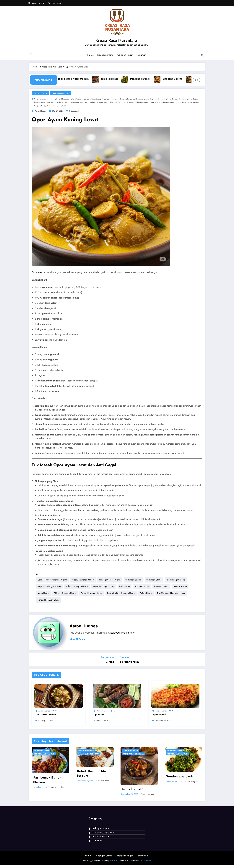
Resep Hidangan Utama (138, 102)
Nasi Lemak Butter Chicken (47, 779)
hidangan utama (105, 55)
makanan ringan (125, 55)
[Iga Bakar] (117, 695)
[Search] (202, 55)
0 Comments (74, 111)
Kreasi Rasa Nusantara (116, 40)
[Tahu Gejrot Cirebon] (58, 695)
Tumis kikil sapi (85, 78)
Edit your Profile (119, 632)
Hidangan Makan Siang (91, 98)
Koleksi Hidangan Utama (182, 98)
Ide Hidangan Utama (140, 98)
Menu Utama (102, 102)
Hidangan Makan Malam (71, 98)
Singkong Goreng (149, 78)
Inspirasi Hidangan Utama (160, 98)
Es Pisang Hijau (129, 662)
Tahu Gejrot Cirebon (182, 78)
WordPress (113, 860)
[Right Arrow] (201, 80)
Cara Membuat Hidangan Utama (47, 98)
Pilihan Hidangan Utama (118, 102)
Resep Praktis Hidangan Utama (162, 102)
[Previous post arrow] (32, 660)
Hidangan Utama (124, 98)
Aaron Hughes (40, 111)
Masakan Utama (77, 102)
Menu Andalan (90, 102)
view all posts (77, 639)
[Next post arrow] (201, 660)
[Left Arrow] (195, 80)
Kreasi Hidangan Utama (103, 586)
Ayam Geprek (159, 714)
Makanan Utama (63, 102)
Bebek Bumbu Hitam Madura (92, 773)
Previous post (107, 657)
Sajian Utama (181, 102)
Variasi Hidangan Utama (56, 105)
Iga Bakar (99, 714)
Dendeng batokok (116, 78)
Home (90, 55)
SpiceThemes (146, 860)
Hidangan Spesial (109, 98)
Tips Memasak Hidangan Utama (171, 593)
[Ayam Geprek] (175, 695)
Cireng (110, 662)
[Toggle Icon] (31, 55)
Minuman (141, 55)
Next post (124, 657)
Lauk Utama (51, 102)
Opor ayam (38, 272)
